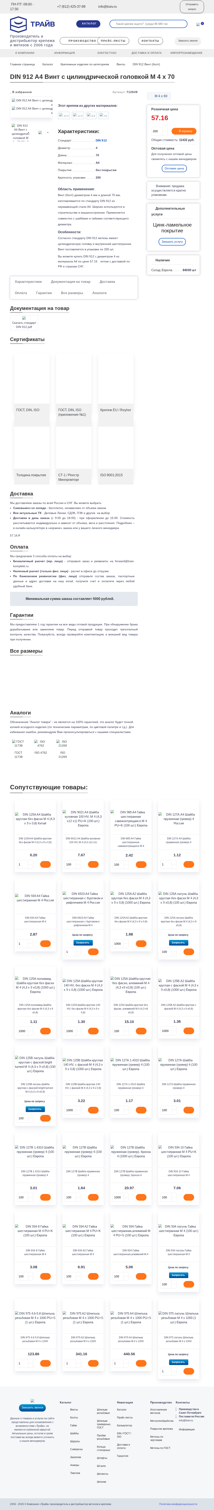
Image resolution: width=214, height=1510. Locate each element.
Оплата (21, 293)
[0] (198, 24)
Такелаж (75, 1473)
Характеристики (28, 281)
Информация (187, 1429)
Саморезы (76, 1449)
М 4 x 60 (160, 96)
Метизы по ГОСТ (160, 1448)
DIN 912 (101, 140)
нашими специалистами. (114, 732)
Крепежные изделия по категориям (85, 64)
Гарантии (44, 293)
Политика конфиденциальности (178, 1504)
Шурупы (75, 1441)
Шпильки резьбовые (103, 1411)
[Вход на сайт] (171, 10)
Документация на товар (70, 281)
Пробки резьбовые (103, 1437)
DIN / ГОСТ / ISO (124, 1435)
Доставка (107, 281)
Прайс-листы (125, 1417)
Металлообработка (161, 1420)
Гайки (73, 1425)
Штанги (101, 1466)
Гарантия (122, 1456)
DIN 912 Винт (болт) (146, 64)
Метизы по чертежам (156, 1438)
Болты (74, 1417)
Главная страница (23, 64)
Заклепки (75, 1457)
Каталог (47, 64)
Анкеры (74, 1465)
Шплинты (102, 1473)
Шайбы (74, 1433)
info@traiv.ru (186, 1420)
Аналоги (99, 293)
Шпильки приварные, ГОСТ (104, 1424)
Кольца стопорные (103, 1448)
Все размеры (72, 293)
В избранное (21, 92)
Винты (121, 64)
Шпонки (101, 1481)
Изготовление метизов (158, 1411)
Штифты (102, 1458)
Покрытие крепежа (161, 1428)
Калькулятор (124, 1425)
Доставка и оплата (123, 1446)
